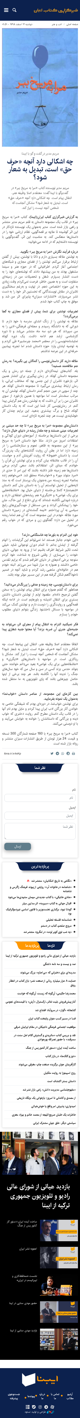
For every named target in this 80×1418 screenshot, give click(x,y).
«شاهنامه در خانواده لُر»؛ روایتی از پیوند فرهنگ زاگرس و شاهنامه (41, 889)
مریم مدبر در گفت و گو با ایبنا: (40, 153)
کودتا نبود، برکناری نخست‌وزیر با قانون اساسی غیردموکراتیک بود (39, 911)
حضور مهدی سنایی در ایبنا (23, 1303)
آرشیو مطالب (70, 1396)
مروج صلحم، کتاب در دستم (56, 926)
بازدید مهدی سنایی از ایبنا (23, 1330)
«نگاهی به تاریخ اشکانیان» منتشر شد (51, 881)
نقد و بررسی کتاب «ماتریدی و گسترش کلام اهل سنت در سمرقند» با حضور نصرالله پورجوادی (45, 1037)
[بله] (33, 1407)
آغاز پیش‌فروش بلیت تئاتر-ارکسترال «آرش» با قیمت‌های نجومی (41, 1001)
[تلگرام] (46, 1407)
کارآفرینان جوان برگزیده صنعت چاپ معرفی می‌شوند (47, 1064)
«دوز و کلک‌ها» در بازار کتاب (61, 1056)
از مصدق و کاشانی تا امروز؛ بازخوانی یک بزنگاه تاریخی (46, 1098)
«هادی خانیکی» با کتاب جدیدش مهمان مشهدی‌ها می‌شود (40, 897)
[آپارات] (52, 1407)
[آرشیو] (27, 1407)
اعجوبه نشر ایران (28, 1248)
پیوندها (31, 1396)
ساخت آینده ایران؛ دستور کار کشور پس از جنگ (51, 1048)
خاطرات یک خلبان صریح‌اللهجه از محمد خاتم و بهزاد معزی (44, 1115)
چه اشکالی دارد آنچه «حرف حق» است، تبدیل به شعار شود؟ (40, 169)
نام (74, 789)
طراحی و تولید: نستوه (35, 1412)
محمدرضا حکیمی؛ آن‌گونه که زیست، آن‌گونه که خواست (46, 993)
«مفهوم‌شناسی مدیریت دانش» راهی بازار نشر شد (49, 1089)
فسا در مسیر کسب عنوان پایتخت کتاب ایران (52, 1018)
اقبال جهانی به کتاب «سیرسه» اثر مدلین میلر (47, 903)
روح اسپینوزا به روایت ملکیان (60, 1073)
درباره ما (42, 1396)
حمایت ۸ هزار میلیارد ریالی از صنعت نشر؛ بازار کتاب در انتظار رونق (42, 983)
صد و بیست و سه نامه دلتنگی (59, 964)
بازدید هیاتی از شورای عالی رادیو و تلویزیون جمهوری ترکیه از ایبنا (41, 956)
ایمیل (72, 807)
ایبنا (56, 13)
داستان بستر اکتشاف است (61, 1081)
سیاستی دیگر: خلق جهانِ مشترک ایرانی (54, 1123)
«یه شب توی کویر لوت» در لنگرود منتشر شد (47, 932)
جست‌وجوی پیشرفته (14, 1396)
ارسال (17, 846)
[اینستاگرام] (39, 1407)
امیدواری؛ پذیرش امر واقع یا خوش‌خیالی (53, 1106)
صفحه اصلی (72, 24)
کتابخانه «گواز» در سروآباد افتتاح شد (55, 1010)
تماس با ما (55, 1396)
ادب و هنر (57, 24)
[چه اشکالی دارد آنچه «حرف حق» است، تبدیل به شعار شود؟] (40, 87)
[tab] (51, 946)
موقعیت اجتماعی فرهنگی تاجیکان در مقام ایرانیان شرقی (45, 1027)
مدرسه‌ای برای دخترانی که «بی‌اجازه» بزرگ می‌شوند (48, 972)
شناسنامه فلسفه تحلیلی (59, 920)
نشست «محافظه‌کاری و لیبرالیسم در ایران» (24, 1278)
